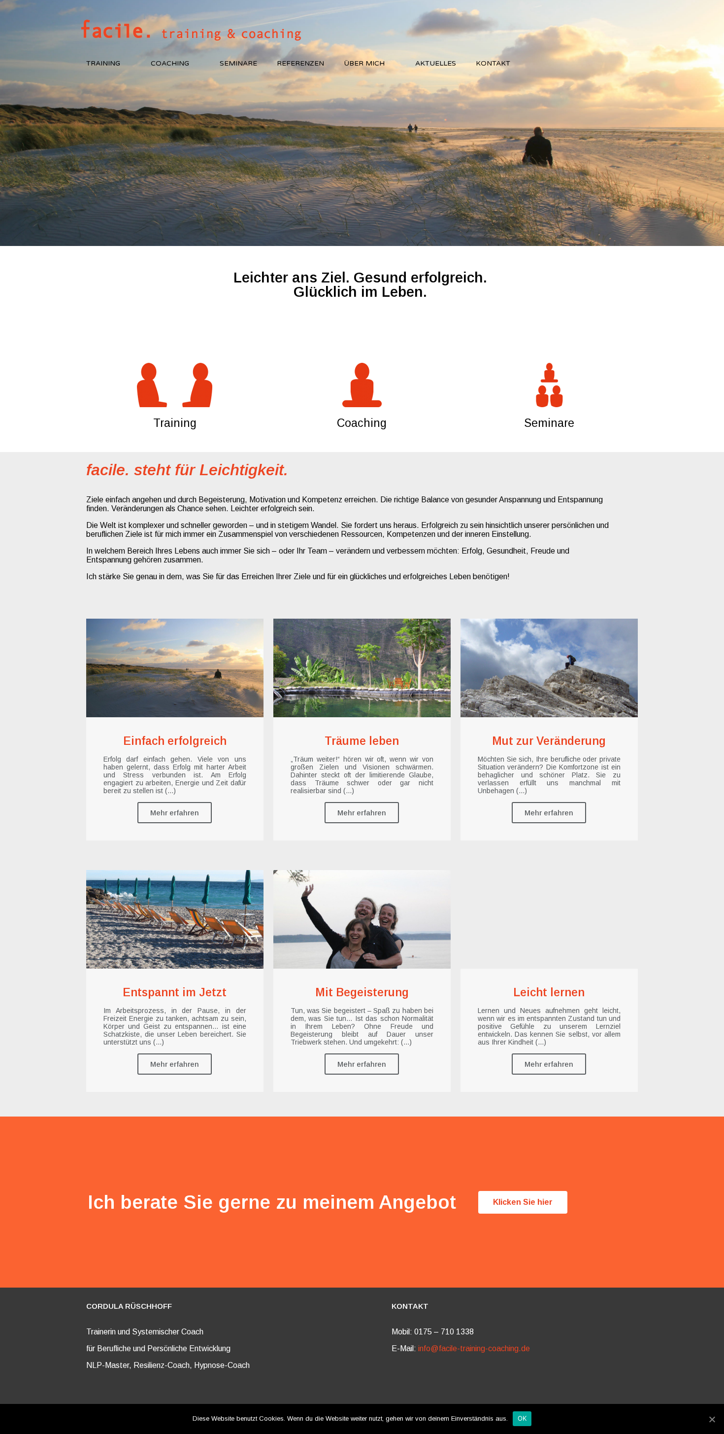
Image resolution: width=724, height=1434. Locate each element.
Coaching (170, 63)
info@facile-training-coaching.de (474, 1348)
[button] (522, 1202)
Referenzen (300, 63)
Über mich (364, 63)
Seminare (238, 63)
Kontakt (493, 63)
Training (103, 63)
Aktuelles (435, 63)
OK (522, 1418)
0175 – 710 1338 (444, 1332)
